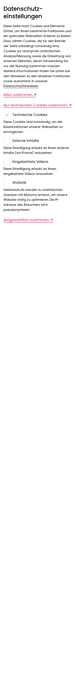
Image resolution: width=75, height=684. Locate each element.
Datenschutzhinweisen (20, 86)
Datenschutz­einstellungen (23, 12)
